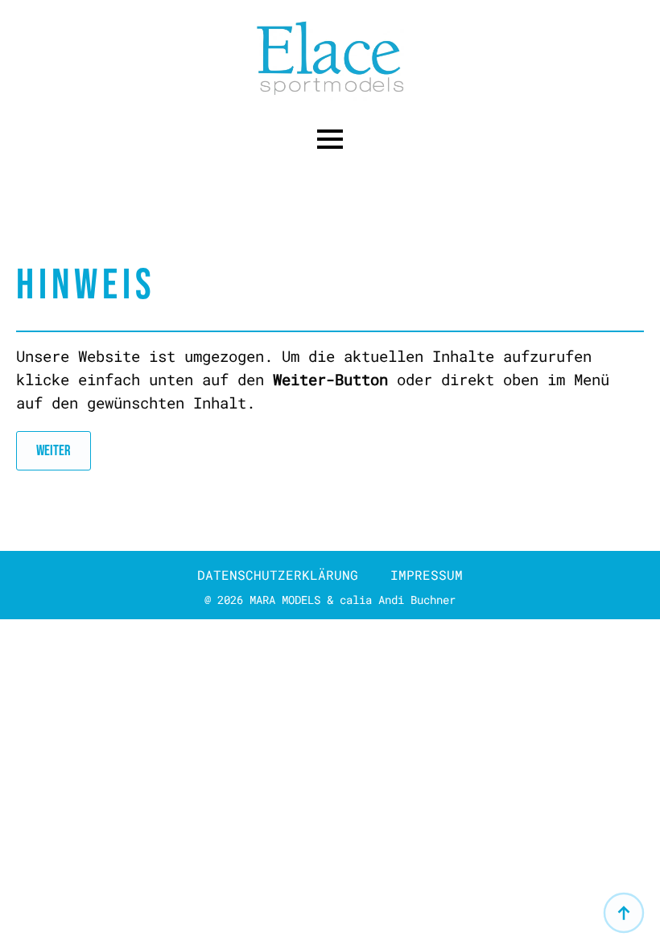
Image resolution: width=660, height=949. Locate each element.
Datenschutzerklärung (277, 574)
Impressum (426, 574)
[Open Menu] (330, 139)
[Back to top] (624, 913)
